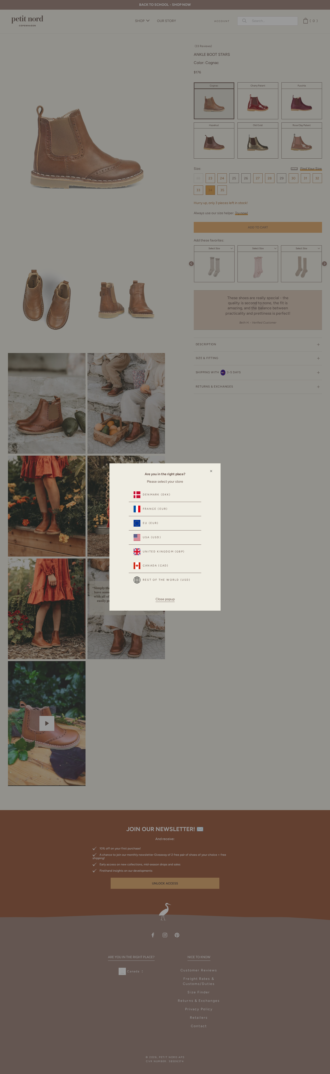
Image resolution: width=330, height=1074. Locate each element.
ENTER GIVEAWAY (268, 1052)
